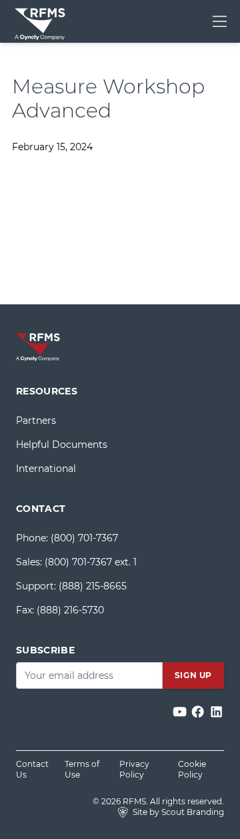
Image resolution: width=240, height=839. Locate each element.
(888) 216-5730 (70, 610)
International (46, 469)
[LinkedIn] (216, 712)
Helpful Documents (61, 445)
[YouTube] (181, 712)
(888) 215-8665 (93, 586)
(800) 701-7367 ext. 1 (91, 562)
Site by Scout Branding (177, 812)
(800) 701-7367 (84, 538)
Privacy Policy (134, 769)
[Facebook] (199, 712)
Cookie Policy (192, 769)
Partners (36, 420)
